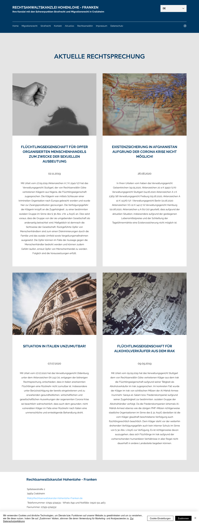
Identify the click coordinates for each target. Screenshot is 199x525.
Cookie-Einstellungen (160, 518)
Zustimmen (183, 518)
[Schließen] (195, 518)
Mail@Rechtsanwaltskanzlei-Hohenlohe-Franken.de (55, 498)
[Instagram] (185, 25)
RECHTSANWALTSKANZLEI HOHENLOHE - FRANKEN (55, 7)
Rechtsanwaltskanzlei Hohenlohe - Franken (61, 479)
